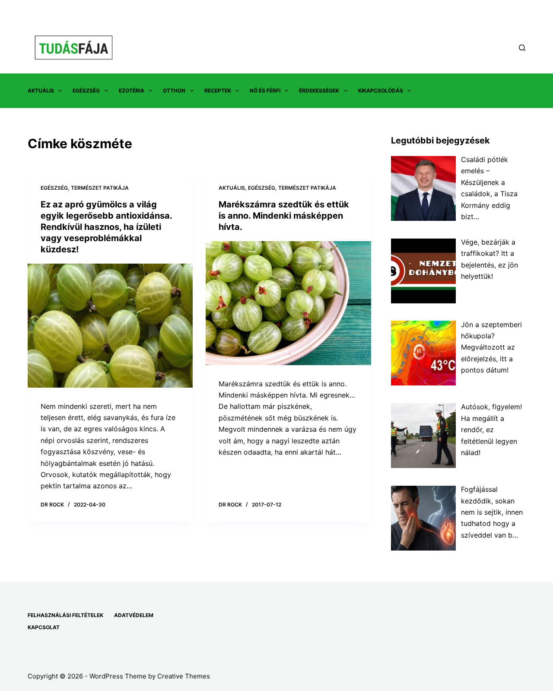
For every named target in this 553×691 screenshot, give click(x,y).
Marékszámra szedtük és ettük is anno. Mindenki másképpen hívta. (284, 215)
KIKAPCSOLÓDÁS (380, 90)
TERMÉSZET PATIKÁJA (100, 188)
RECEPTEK (217, 90)
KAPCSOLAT (44, 627)
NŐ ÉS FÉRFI (265, 90)
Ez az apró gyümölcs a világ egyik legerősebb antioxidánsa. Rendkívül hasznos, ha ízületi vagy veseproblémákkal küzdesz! (106, 227)
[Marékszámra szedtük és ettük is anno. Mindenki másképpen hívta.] (288, 303)
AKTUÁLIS (41, 90)
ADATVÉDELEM (133, 615)
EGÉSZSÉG (86, 90)
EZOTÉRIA (131, 90)
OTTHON (174, 90)
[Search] (522, 48)
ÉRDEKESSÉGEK (319, 90)
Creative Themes (183, 676)
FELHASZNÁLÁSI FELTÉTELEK (65, 615)
